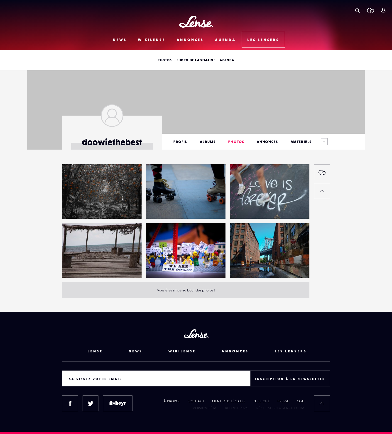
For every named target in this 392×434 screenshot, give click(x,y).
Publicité (261, 401)
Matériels (301, 142)
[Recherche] (357, 10)
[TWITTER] (90, 403)
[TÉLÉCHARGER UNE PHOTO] (322, 172)
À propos (172, 401)
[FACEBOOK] (70, 403)
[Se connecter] (383, 10)
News (120, 40)
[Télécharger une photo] (370, 10)
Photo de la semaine (196, 60)
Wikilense (151, 40)
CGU (300, 401)
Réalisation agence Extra (280, 408)
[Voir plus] (324, 142)
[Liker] (131, 177)
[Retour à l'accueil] (196, 22)
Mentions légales (228, 401)
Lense (95, 351)
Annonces (190, 40)
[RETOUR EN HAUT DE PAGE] (322, 191)
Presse (283, 401)
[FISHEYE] (117, 403)
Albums (208, 142)
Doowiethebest (79, 209)
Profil (180, 142)
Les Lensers (263, 40)
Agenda (225, 40)
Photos (165, 60)
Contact (197, 401)
